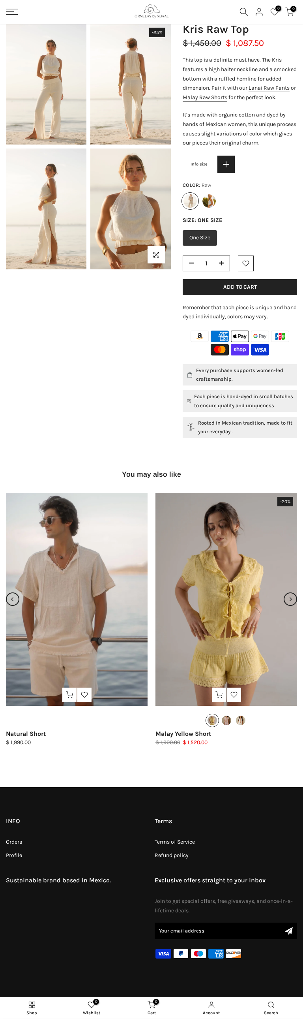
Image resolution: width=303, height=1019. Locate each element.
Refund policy (172, 855)
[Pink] (226, 720)
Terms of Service (175, 842)
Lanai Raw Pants (269, 88)
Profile (14, 855)
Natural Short (26, 733)
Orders (14, 842)
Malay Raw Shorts (205, 97)
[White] (209, 201)
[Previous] (12, 599)
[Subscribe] (289, 931)
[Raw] (240, 720)
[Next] (290, 599)
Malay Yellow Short (183, 733)
